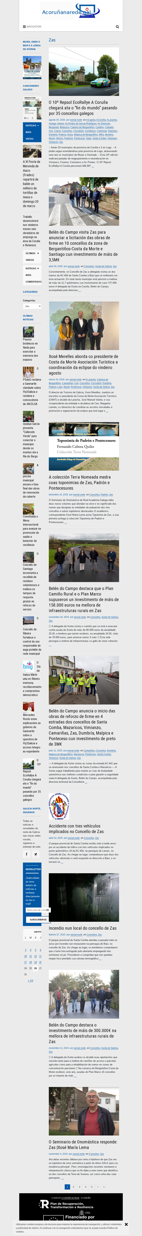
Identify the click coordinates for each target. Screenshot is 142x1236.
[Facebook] (26, 854)
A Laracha (112, 120)
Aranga (52, 123)
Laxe (60, 387)
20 (40, 962)
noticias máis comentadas (33, 275)
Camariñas (67, 383)
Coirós (57, 131)
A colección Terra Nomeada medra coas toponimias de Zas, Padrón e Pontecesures (80, 483)
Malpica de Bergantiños (86, 134)
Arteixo (60, 123)
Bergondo (54, 127)
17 (25, 962)
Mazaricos (79, 754)
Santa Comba (99, 138)
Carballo (109, 127)
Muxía (52, 138)
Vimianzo (53, 142)
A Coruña (101, 120)
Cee (51, 131)
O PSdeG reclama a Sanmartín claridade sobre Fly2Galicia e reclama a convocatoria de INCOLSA (32, 386)
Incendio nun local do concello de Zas (82, 928)
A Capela (90, 120)
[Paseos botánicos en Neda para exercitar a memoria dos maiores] (28, 331)
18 (30, 962)
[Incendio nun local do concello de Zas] (84, 897)
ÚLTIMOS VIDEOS (30, 256)
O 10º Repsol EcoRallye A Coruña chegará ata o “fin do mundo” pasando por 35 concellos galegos (83, 108)
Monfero (109, 134)
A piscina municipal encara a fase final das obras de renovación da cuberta (31, 480)
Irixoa (70, 134)
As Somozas (104, 123)
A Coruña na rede (70, 1198)
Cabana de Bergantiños (82, 127)
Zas (61, 142)
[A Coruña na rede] (71, 16)
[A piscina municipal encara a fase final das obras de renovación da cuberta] (28, 468)
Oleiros (59, 138)
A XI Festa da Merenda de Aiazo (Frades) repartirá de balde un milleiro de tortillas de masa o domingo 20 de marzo (31, 184)
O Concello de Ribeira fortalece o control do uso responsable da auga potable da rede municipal (32, 636)
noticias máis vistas (31, 132)
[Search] (117, 27)
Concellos (67, 131)
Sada (88, 138)
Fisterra (62, 134)
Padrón (104, 494)
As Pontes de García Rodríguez (81, 123)
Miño (101, 134)
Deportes (112, 131)
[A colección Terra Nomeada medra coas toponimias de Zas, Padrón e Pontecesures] (84, 446)
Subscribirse (38, 919)
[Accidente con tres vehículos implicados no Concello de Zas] (84, 806)
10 (25, 956)
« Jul (30, 980)
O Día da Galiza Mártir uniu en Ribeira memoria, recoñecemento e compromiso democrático (32, 679)
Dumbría (53, 134)
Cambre (100, 127)
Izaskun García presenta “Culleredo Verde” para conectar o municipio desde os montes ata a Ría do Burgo (31, 440)
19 (35, 962)
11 (30, 956)
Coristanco (90, 131)
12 (35, 956)
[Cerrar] (126, 1224)
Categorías (29, 300)
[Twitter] (35, 854)
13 (40, 956)
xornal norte (76, 120)
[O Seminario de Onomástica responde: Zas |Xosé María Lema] (84, 1111)
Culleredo (102, 131)
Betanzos (64, 127)
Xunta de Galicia (103, 266)
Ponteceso (79, 138)
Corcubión (78, 131)
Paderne (68, 138)
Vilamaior (112, 138)
